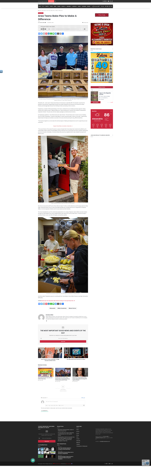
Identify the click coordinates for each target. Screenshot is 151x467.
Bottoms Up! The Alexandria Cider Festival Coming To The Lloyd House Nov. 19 (58, 300)
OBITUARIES (84, 6)
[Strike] (51, 405)
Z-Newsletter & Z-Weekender (81, 446)
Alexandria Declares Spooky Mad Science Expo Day (45, 378)
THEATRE (58, 6)
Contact (63, 6)
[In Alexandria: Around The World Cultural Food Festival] (52, 452)
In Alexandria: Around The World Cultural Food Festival (65, 1)
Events (46, 6)
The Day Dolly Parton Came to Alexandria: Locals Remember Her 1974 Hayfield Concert (66, 434)
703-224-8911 (105, 436)
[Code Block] (58, 405)
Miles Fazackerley (62, 308)
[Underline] (49, 405)
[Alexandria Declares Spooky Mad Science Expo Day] (45, 372)
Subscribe (68, 6)
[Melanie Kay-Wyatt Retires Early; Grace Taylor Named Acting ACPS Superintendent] (80, 372)
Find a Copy (101, 15)
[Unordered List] (54, 405)
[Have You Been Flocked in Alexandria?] (46, 452)
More (79, 6)
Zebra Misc (44, 10)
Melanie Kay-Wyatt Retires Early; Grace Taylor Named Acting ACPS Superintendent (79, 379)
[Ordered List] (53, 405)
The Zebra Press (58, 463)
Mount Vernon (72, 308)
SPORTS (51, 6)
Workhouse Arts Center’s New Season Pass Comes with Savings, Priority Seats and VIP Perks (62, 379)
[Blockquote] (56, 405)
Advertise (74, 6)
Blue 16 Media (68, 463)
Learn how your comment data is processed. (64, 408)
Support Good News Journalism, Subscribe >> (63, 126)
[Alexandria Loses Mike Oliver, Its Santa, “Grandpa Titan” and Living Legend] (52, 449)
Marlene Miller (42, 22)
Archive (88, 6)
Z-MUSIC (78, 444)
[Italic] (48, 405)
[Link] (59, 405)
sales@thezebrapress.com (100, 437)
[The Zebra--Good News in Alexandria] (45, 4)
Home (40, 6)
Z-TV (42, 6)
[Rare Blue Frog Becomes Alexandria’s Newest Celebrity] (41, 456)
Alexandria (52, 308)
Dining (55, 6)
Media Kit (78, 442)
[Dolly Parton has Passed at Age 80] (46, 456)
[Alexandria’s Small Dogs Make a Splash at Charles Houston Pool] (41, 449)
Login (84, 397)
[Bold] (46, 405)
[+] (62, 405)
